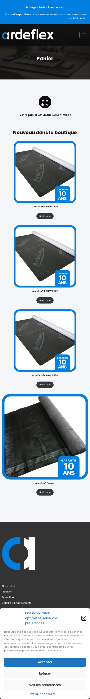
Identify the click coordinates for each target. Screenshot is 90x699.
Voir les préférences (45, 685)
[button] (84, 618)
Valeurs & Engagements (16, 603)
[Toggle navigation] (83, 35)
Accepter (45, 662)
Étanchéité (8, 586)
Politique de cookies (42, 694)
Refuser (45, 673)
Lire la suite (45, 216)
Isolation (7, 591)
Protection (8, 597)
